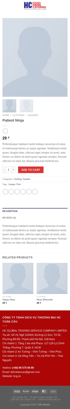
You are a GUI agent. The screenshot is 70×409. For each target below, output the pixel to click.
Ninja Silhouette (45, 299)
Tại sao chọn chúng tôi (43, 397)
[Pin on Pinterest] (29, 191)
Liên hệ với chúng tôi (22, 400)
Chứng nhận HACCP (49, 400)
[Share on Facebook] (11, 191)
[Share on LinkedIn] (34, 191)
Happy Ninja (8, 299)
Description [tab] (9, 211)
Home (5, 115)
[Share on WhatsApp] (5, 191)
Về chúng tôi (19, 397)
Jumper (11, 184)
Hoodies (33, 115)
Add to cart (30, 169)
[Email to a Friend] (23, 191)
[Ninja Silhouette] (52, 278)
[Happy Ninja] (17, 278)
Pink (18, 184)
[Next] (62, 57)
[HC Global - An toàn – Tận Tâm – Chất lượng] (35, 5)
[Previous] (8, 57)
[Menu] (4, 6)
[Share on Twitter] (17, 191)
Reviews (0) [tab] (9, 218)
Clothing (18, 115)
